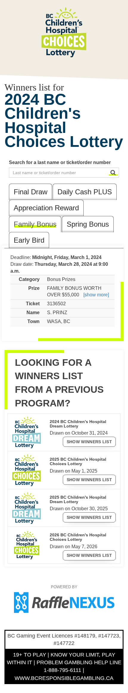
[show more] (96, 294)
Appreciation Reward (46, 208)
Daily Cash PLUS (84, 192)
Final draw (30, 192)
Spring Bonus (88, 224)
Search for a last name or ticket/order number (60, 162)
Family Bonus (35, 224)
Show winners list (89, 441)
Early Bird (29, 240)
